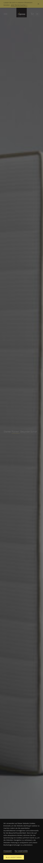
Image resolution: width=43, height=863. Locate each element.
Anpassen (7, 851)
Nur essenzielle (21, 851)
